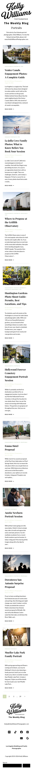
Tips (22, 66)
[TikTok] (15, 732)
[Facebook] (21, 732)
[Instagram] (9, 732)
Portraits (17, 66)
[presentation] (16, 54)
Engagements (9, 66)
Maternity (23, 287)
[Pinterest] (27, 732)
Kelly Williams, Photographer (14, 81)
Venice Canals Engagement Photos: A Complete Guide (16, 73)
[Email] (21, 738)
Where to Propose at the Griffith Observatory (16, 222)
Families (7, 137)
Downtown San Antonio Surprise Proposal (14, 583)
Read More (9, 109)
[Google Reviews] (27, 738)
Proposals (24, 213)
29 (20, 696)
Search (5, 762)
